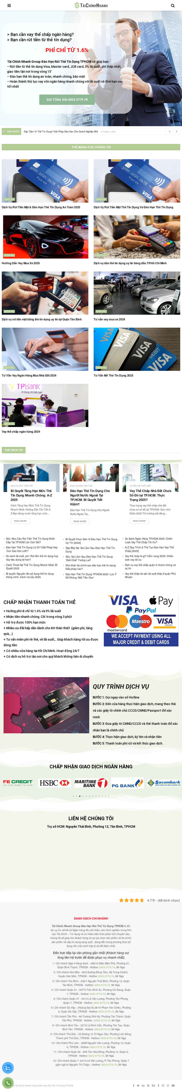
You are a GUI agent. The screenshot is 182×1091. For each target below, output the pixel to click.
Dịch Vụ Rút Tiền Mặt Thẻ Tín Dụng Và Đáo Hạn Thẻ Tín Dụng (133, 207)
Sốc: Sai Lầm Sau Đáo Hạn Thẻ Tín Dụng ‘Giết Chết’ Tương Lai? (89, 558)
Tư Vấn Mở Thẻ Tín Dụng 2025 (113, 375)
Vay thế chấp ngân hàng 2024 (21, 431)
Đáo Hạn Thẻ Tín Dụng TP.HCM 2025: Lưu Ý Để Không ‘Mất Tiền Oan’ (91, 575)
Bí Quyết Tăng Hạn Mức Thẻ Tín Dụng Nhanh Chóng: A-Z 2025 (31, 495)
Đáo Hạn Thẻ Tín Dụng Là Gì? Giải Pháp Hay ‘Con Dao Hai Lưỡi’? (32, 549)
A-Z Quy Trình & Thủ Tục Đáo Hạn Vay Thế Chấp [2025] (149, 549)
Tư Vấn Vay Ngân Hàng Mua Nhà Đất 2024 (29, 375)
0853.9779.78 (107, 967)
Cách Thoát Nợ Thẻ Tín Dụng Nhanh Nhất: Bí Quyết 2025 (31, 566)
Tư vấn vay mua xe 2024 (109, 319)
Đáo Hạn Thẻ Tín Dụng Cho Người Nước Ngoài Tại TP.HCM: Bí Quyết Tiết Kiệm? (90, 497)
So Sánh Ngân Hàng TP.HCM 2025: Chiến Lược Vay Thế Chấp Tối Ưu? (148, 540)
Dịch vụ (9, 199)
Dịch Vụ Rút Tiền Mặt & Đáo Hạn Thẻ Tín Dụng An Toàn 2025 (41, 207)
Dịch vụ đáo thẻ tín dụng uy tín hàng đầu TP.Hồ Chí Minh (130, 263)
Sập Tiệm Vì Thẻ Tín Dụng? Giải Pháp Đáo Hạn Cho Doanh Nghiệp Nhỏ (61, 131)
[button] (6, 783)
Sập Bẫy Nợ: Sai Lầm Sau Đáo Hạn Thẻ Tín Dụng (90, 549)
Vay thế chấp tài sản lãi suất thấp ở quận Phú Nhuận (150, 575)
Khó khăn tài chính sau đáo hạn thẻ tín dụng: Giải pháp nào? (91, 567)
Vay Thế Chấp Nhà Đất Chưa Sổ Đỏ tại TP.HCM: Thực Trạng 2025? (150, 495)
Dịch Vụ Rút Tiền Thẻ (22, 486)
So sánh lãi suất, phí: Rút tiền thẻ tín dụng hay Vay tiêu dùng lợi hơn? (32, 557)
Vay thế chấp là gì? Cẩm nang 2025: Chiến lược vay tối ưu (149, 557)
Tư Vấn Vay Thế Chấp (140, 486)
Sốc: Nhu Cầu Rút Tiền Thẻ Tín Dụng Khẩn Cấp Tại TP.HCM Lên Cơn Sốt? (30, 540)
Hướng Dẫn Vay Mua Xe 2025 (21, 263)
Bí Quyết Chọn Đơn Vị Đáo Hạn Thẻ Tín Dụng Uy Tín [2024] (91, 540)
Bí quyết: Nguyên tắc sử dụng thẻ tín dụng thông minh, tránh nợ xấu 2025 (30, 575)
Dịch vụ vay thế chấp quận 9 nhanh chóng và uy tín (150, 566)
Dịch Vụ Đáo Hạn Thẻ (81, 486)
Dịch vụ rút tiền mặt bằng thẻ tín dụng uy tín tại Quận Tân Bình (42, 319)
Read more (20, 520)
